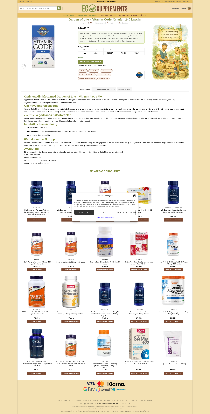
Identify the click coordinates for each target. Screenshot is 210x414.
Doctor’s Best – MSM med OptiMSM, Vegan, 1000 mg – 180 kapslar (173, 263)
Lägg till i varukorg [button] (37, 220)
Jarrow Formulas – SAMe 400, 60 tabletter (139, 364)
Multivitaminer (122, 23)
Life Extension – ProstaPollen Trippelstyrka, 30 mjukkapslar (139, 313)
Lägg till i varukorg (90, 62)
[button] (134, 196)
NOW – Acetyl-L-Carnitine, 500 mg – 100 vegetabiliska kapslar (37, 263)
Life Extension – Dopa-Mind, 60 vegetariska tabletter (37, 365)
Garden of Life (103, 78)
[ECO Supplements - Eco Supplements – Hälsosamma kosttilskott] (105, 8)
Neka (105, 212)
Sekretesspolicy (109, 217)
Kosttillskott (68, 15)
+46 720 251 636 (124, 403)
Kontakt (178, 2)
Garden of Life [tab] (124, 89)
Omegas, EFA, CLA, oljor (128, 15)
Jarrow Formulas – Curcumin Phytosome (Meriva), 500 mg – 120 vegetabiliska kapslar (71, 314)
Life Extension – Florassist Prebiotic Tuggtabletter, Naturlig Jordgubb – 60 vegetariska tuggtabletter (36, 212)
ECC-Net (121, 408)
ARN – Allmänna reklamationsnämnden (100, 408)
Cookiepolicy (100, 217)
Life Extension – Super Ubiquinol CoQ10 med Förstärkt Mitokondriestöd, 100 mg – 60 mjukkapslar (105, 314)
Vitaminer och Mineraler (87, 15)
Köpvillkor (186, 2)
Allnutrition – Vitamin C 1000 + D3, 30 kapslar (139, 211)
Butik (90, 23)
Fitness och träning (108, 15)
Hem (83, 23)
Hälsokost (82, 71)
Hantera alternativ (126, 212)
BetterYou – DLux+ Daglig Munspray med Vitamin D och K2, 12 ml (139, 263)
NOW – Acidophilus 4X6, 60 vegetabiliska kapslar (71, 365)
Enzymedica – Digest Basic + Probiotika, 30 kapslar (105, 263)
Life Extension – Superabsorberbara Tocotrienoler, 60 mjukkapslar (173, 211)
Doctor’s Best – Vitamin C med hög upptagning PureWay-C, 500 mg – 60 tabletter (105, 366)
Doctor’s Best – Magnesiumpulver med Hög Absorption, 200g (173, 313)
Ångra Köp (148, 400)
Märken (157, 2)
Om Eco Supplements (168, 2)
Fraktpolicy (97, 400)
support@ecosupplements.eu (107, 403)
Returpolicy (108, 400)
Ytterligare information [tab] (104, 89)
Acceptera (84, 212)
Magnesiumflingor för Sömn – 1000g (173, 364)
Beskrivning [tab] (85, 89)
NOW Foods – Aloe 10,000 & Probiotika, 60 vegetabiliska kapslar (36, 313)
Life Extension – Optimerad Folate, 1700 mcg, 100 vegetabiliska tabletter (71, 211)
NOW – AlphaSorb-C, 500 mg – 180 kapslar (70, 262)
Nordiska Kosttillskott (86, 75)
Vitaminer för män (103, 75)
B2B (141, 400)
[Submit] (59, 8)
